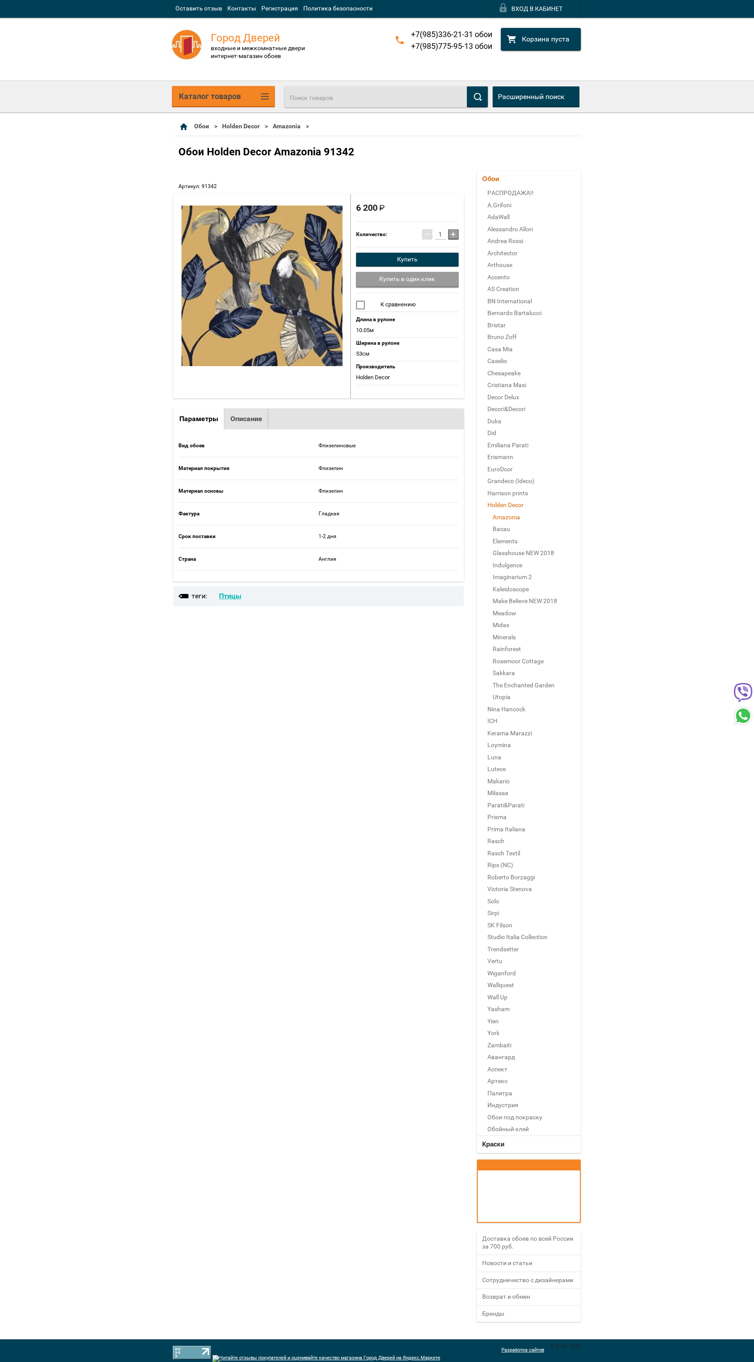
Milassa (497, 792)
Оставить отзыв (198, 8)
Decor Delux (503, 397)
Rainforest (507, 648)
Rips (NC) (500, 864)
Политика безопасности (338, 8)
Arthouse (499, 264)
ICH (492, 720)
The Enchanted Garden (524, 685)
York (493, 1032)
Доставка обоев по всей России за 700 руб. (527, 1242)
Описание (246, 419)
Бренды (493, 1313)
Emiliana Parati (507, 445)
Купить (407, 259)
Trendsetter (503, 949)
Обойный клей (508, 1128)
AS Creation (503, 288)
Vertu (494, 960)
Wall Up (497, 997)
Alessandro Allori (510, 229)
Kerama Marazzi (509, 733)
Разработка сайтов (522, 1350)
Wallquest (500, 984)
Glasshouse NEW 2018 (523, 552)
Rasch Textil (503, 853)
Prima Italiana (506, 829)
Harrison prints (507, 493)
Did (491, 432)
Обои (201, 126)
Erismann (500, 456)
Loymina (499, 744)
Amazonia (287, 126)
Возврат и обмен (506, 1296)
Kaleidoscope (511, 589)
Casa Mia (500, 349)
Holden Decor (241, 126)
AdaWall (498, 216)
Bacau (501, 528)
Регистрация (279, 8)
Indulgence (507, 565)
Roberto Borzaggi (511, 877)
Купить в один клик (407, 278)
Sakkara (504, 672)
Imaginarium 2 (512, 576)
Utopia (502, 696)
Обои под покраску (514, 1117)
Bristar (496, 325)
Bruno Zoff (502, 336)
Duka (494, 421)
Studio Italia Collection (517, 936)
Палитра (499, 1093)
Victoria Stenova (509, 888)
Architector (502, 253)
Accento (498, 277)
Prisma (497, 816)
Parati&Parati (505, 805)
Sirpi (493, 912)
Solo (493, 901)
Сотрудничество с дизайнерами (527, 1279)
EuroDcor (500, 469)
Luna (494, 757)
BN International (509, 301)
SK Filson (499, 925)
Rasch (495, 840)
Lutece (496, 768)
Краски (493, 1144)
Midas (501, 624)
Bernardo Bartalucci (514, 312)
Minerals (504, 637)
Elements (505, 541)
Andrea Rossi (505, 240)
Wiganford (501, 973)
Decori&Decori (506, 408)
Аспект (497, 1069)
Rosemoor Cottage (518, 661)
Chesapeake (504, 373)
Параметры (198, 419)
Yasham (498, 1008)
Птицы (230, 596)
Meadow (504, 613)
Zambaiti (499, 1045)
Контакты (241, 8)
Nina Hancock (506, 709)
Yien (493, 1021)
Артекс (497, 1080)
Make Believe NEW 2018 (525, 600)
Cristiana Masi (506, 384)
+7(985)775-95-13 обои (451, 46)
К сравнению (397, 304)
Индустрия (502, 1104)
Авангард (501, 1056)
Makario (498, 781)
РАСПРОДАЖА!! (510, 192)
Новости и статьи (507, 1262)
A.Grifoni (499, 205)
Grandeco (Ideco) (511, 480)
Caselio (497, 360)
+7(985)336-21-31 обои (451, 34)
